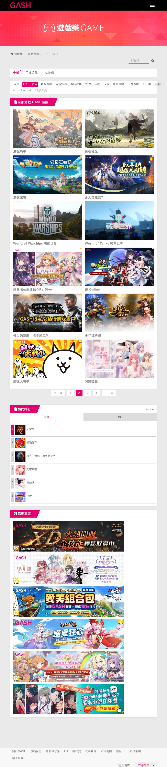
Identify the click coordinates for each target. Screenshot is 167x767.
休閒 (97, 84)
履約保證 (36, 751)
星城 (29, 496)
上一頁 (58, 392)
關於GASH (19, 751)
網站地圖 (106, 751)
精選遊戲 (46, 84)
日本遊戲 (133, 84)
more (150, 409)
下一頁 (109, 392)
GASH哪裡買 (72, 751)
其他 (158, 84)
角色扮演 (61, 84)
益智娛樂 (118, 84)
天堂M (30, 428)
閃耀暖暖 (31, 469)
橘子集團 (18, 758)
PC (120, 417)
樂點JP (120, 751)
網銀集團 (135, 751)
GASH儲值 (30, 84)
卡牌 (106, 84)
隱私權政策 (53, 751)
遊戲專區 (33, 54)
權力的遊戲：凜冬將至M (40, 455)
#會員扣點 (41, 90)
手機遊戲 (31, 72)
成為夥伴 (91, 751)
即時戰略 (76, 84)
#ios (16, 90)
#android (27, 90)
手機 (47, 417)
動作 (88, 84)
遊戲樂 (18, 54)
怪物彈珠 (31, 442)
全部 (16, 72)
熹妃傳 (30, 482)
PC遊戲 (49, 72)
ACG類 (147, 84)
